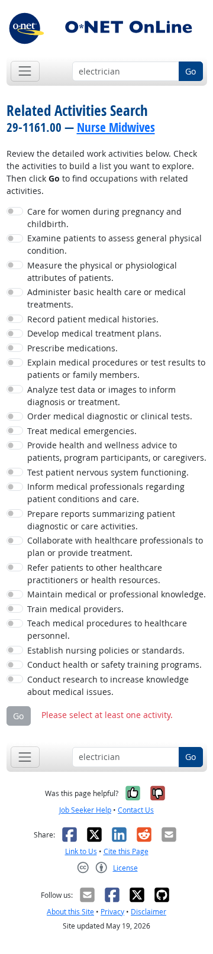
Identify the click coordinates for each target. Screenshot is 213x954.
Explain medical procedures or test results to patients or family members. (116, 368)
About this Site (70, 912)
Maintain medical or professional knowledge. (116, 594)
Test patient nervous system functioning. (108, 472)
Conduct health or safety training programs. (114, 664)
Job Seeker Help (85, 810)
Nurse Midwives (116, 127)
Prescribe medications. (72, 348)
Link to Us (81, 851)
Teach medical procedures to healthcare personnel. (107, 629)
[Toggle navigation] (25, 71)
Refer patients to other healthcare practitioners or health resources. (94, 574)
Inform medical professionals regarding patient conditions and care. (106, 493)
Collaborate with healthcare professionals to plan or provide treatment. (115, 546)
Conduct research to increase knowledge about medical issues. (108, 685)
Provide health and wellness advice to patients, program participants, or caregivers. (116, 451)
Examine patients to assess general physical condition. (114, 244)
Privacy (112, 912)
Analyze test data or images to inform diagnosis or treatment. (101, 396)
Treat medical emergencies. (82, 430)
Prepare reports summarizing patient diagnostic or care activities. (101, 520)
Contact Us (136, 810)
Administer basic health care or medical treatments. (106, 298)
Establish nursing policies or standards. (106, 650)
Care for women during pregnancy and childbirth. (104, 217)
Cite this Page (126, 851)
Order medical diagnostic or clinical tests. (109, 416)
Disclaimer (148, 912)
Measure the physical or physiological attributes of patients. (102, 271)
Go (190, 71)
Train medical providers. (75, 609)
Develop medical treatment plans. (94, 333)
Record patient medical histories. (93, 319)
